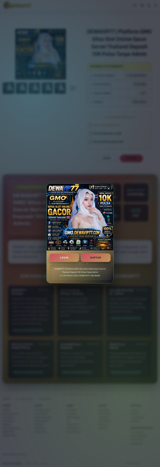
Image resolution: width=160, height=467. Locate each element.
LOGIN (64, 257)
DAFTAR (95, 257)
